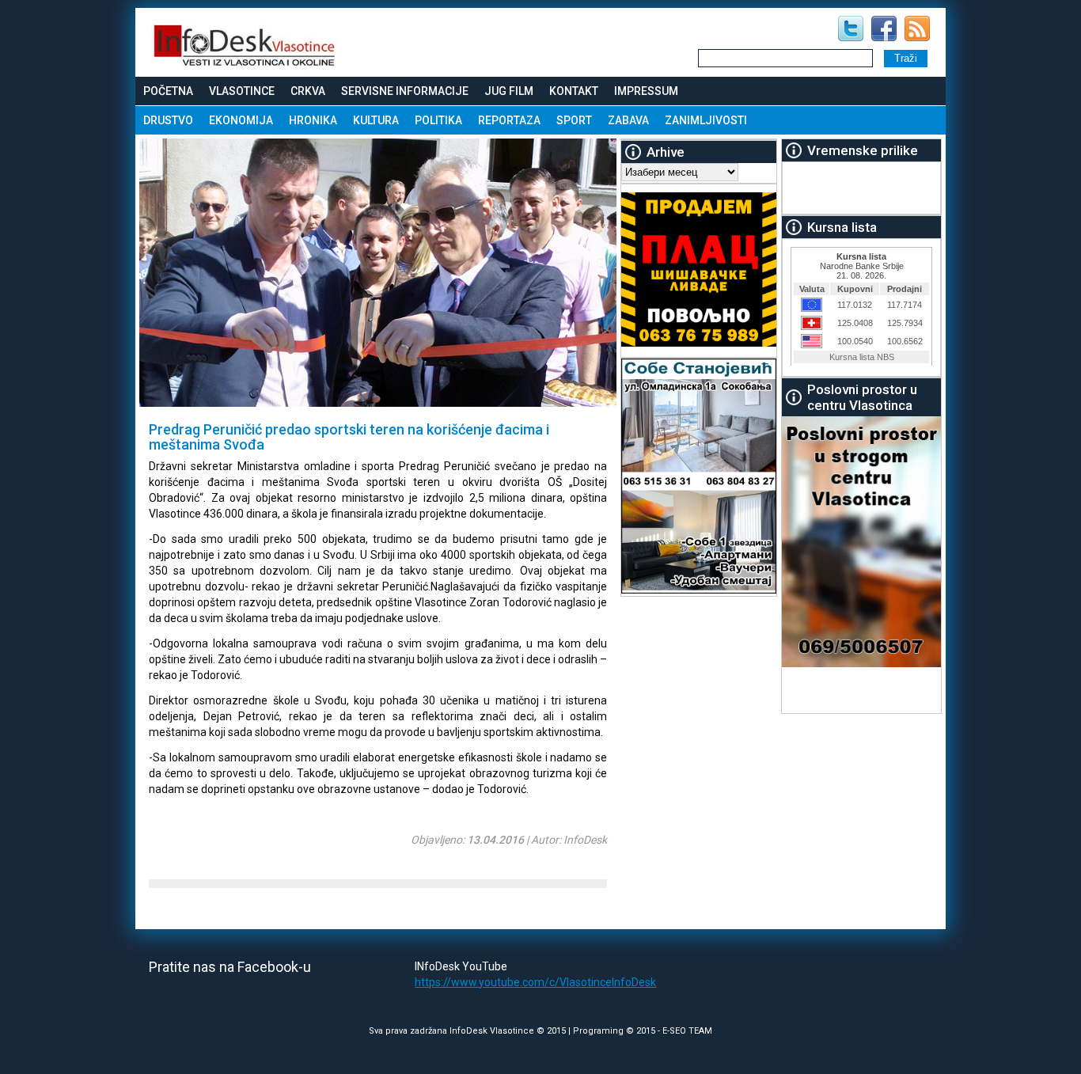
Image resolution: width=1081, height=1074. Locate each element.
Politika (438, 120)
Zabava (628, 120)
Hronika (313, 120)
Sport (574, 120)
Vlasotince (242, 91)
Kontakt (573, 91)
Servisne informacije (404, 91)
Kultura (376, 120)
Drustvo (168, 120)
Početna (168, 91)
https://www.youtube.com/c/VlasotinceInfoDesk (535, 982)
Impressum (646, 91)
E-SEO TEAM (687, 1031)
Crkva (307, 91)
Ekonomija (241, 120)
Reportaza (509, 120)
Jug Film (508, 91)
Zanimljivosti (706, 120)
